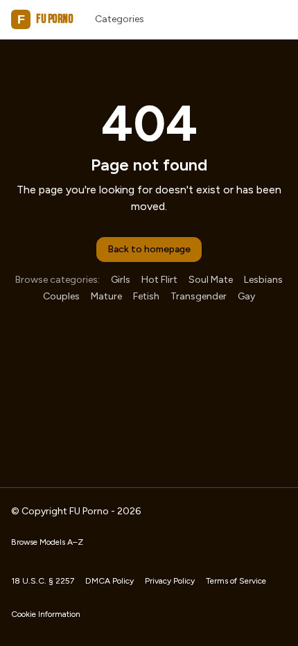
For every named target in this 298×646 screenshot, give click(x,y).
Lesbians (263, 280)
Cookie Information (45, 614)
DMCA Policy (109, 581)
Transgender (198, 296)
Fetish (146, 296)
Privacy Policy (170, 581)
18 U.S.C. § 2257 (42, 581)
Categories (119, 19)
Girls (120, 280)
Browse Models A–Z (47, 542)
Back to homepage (149, 249)
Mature (106, 296)
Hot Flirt (159, 280)
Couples (61, 296)
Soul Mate (211, 280)
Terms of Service (236, 581)
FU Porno (45, 19)
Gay (246, 296)
